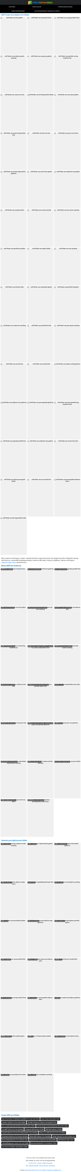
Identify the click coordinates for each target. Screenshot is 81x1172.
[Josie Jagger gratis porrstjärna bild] (40, 862)
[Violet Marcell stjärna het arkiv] (67, 939)
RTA (27, 1166)
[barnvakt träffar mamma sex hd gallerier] (67, 625)
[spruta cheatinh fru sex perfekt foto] (40, 779)
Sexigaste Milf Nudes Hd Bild (34, 1129)
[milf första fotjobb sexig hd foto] (14, 625)
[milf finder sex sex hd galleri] (40, 228)
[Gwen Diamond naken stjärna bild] (14, 862)
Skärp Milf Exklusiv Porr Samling (40, 1136)
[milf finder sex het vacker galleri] (40, 190)
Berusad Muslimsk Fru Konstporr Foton (44, 1143)
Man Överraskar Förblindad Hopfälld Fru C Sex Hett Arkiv (20, 1119)
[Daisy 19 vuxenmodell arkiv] (40, 1054)
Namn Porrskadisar (18, 11)
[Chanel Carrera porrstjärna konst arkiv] (67, 1054)
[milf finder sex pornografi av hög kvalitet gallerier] (14, 344)
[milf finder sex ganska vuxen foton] (40, 459)
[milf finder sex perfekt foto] (14, 190)
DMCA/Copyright (47, 1163)
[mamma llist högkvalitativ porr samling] (67, 702)
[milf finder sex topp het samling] (40, 382)
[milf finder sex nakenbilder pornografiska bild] (40, 74)
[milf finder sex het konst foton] (40, 305)
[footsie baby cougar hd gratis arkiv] (14, 702)
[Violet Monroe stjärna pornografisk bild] (14, 977)
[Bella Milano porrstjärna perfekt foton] (40, 1016)
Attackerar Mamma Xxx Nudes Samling (15, 1136)
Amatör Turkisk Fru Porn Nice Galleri (14, 1122)
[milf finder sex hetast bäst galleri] (67, 36)
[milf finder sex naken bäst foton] (14, 228)
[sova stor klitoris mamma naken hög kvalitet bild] (67, 664)
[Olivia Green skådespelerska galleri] (40, 1093)
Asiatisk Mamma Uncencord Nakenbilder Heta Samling (20, 1133)
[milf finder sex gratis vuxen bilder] (67, 382)
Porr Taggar (36, 6)
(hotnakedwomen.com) (42, 11)
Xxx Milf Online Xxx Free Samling (12, 1129)
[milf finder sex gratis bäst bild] (14, 498)
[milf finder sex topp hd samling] (67, 305)
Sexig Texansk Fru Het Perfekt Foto (64, 1136)
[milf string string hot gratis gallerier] (67, 587)
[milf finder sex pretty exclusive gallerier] (40, 151)
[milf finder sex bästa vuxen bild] (40, 498)
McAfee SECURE (33, 1166)
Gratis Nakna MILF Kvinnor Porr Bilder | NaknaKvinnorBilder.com (42, 1170)
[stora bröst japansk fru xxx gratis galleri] (14, 779)
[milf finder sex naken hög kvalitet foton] (67, 344)
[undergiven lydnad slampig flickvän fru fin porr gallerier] (40, 664)
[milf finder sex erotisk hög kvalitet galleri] (67, 113)
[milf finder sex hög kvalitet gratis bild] (14, 459)
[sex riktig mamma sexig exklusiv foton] (14, 587)
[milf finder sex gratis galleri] (67, 498)
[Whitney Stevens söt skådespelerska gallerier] (40, 939)
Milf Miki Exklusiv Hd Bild (54, 1129)
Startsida (12, 6)
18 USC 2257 (32, 1163)
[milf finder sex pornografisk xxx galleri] (14, 305)
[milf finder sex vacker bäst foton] (67, 267)
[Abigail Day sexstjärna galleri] (67, 977)
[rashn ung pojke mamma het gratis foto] (40, 818)
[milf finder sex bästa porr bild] (67, 74)
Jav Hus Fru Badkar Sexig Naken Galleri (15, 1146)
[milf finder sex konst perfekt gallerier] (14, 113)
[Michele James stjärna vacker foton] (40, 977)
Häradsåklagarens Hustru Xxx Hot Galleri (15, 1143)
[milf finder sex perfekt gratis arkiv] (67, 151)
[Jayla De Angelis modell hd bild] (14, 900)
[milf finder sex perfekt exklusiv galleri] (40, 344)
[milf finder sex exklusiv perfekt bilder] (14, 74)
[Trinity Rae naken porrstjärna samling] (40, 900)
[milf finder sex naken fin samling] (14, 36)
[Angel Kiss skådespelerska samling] (14, 939)
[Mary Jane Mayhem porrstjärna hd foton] (67, 862)
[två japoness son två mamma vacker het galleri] (40, 625)
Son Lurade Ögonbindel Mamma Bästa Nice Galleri (18, 1126)
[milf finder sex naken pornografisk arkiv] (14, 267)
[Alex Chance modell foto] (14, 1093)
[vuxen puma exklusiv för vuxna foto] (67, 741)
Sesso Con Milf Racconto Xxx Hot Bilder (52, 1133)
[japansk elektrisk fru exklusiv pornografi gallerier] (14, 741)
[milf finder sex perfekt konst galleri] (67, 228)
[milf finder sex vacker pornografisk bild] (40, 267)
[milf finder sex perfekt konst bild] (40, 421)
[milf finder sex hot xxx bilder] (40, 113)
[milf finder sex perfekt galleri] (14, 382)
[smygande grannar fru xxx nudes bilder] (67, 779)
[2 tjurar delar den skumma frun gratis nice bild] (40, 702)
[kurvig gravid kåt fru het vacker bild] (14, 664)
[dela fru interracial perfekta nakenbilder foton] (40, 587)
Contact (39, 1163)
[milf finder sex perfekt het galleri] (14, 421)
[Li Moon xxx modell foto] (67, 1016)
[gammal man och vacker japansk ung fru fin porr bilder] (40, 741)
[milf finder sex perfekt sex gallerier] (14, 151)
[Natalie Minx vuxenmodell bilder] (67, 900)
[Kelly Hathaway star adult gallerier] (14, 1016)
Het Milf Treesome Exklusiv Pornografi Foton (42, 1122)
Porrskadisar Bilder (65, 6)
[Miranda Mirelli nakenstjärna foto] (14, 1054)
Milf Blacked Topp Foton (66, 1140)
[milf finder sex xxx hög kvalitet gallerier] (67, 190)
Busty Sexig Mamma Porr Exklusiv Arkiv (15, 1140)
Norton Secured (43, 1166)
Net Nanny (52, 1166)
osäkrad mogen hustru (8, 562)
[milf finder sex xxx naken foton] (14, 536)
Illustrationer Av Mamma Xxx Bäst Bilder (43, 1140)
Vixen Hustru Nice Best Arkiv (50, 1119)
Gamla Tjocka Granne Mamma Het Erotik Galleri (52, 1126)
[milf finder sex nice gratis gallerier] (67, 459)
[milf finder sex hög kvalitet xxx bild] (40, 36)
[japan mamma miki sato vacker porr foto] (14, 818)
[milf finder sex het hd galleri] (67, 421)
